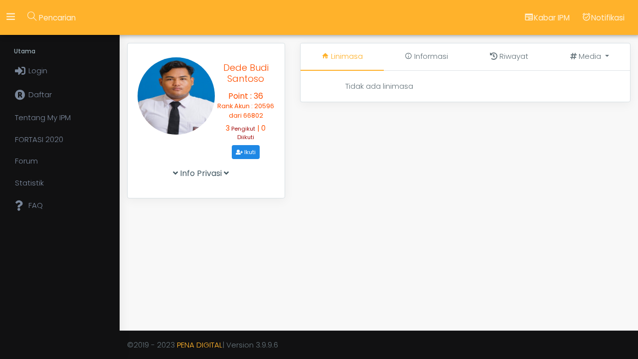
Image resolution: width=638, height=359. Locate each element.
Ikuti (249, 152)
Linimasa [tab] (346, 56)
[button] (589, 56)
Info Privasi (201, 173)
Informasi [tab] (430, 56)
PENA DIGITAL (199, 345)
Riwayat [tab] (512, 56)
